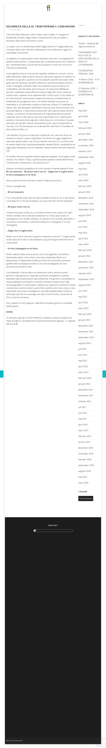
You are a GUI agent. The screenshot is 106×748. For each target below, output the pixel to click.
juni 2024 (82, 226)
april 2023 (83, 302)
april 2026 (83, 116)
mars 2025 (83, 180)
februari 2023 (85, 314)
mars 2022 (83, 372)
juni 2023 (82, 290)
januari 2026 (84, 133)
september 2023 (86, 279)
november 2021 (85, 395)
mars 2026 (83, 122)
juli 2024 (82, 221)
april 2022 (83, 366)
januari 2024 (84, 256)
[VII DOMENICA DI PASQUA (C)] (1, 374)
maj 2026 (82, 110)
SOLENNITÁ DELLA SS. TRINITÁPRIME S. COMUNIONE (40, 26)
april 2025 (83, 174)
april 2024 (83, 238)
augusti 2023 (84, 285)
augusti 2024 (84, 215)
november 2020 (85, 453)
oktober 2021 (84, 401)
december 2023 (85, 261)
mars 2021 (83, 430)
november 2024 (85, 203)
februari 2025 (85, 186)
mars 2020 (83, 482)
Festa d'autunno (85, 498)
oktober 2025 (84, 151)
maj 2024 (82, 232)
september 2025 (86, 157)
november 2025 (85, 145)
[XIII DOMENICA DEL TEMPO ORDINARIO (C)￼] (104, 374)
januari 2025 (84, 192)
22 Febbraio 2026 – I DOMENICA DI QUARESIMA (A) (88, 91)
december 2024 (85, 197)
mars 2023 (83, 308)
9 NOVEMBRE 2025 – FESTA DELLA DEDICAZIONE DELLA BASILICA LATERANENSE (88, 58)
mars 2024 (83, 244)
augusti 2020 (84, 471)
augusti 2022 (84, 343)
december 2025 (85, 139)
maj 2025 (82, 168)
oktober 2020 (84, 459)
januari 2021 (84, 442)
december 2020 (85, 447)
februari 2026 (85, 128)
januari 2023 (84, 320)
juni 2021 (82, 413)
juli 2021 (82, 407)
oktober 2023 (84, 273)
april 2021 (83, 424)
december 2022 (85, 325)
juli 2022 (82, 349)
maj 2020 (82, 476)
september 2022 (86, 337)
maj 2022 (82, 360)
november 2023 (85, 267)
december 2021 (85, 389)
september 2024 (86, 209)
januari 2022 (84, 383)
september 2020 (86, 465)
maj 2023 (82, 296)
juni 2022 (82, 354)
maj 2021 (82, 418)
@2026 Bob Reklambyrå (14, 741)
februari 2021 (85, 436)
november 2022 (85, 331)
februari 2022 (85, 378)
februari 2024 (85, 250)
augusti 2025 (84, 163)
